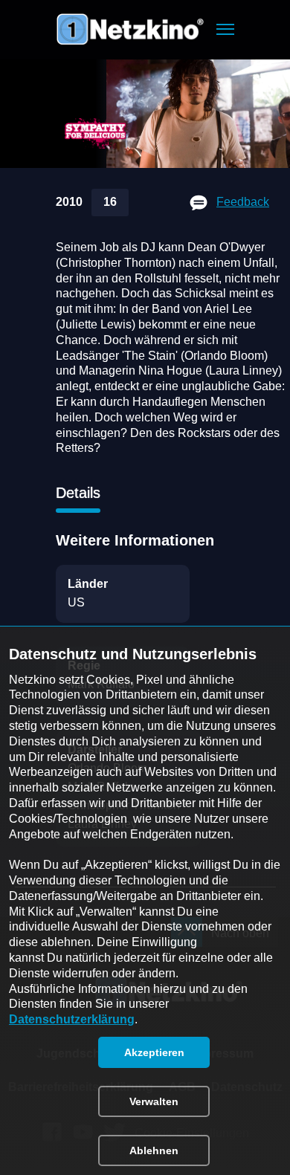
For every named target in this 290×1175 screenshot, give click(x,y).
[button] (225, 29)
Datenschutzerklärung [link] (72, 1019)
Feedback (242, 201)
